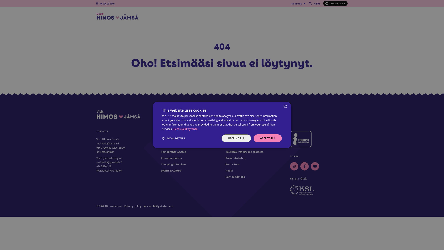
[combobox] (285, 106)
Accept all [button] (267, 138)
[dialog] (222, 125)
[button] (173, 138)
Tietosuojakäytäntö (185, 129)
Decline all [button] (236, 138)
